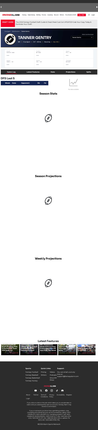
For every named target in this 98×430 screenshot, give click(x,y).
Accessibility (61, 395)
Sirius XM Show (53, 379)
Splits (88, 72)
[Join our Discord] (89, 15)
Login (93, 15)
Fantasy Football (31, 372)
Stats (53, 72)
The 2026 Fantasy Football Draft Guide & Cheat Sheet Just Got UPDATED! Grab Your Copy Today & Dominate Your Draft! (53, 23)
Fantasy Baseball (31, 375)
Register (69, 395)
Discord (56, 15)
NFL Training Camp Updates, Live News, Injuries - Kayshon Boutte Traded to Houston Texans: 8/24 (67, 345)
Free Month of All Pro (71, 15)
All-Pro (81, 15)
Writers (62, 15)
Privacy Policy (51, 396)
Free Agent (7, 31)
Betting (38, 15)
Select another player (88, 34)
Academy (50, 15)
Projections (70, 72)
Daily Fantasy (31, 15)
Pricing (43, 372)
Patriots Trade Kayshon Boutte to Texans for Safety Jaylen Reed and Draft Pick (85, 346)
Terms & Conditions (44, 396)
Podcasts (53, 375)
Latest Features (33, 72)
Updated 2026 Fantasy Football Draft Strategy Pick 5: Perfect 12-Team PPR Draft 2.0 (9, 346)
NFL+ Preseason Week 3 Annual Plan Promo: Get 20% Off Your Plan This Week (48, 347)
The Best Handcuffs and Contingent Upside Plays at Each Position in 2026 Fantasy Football (29, 346)
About (28, 395)
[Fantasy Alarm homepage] (11, 15)
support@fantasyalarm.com (68, 376)
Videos (52, 372)
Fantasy (24, 15)
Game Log (11, 72)
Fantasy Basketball (32, 378)
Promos (44, 15)
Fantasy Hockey (31, 381)
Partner (35, 395)
